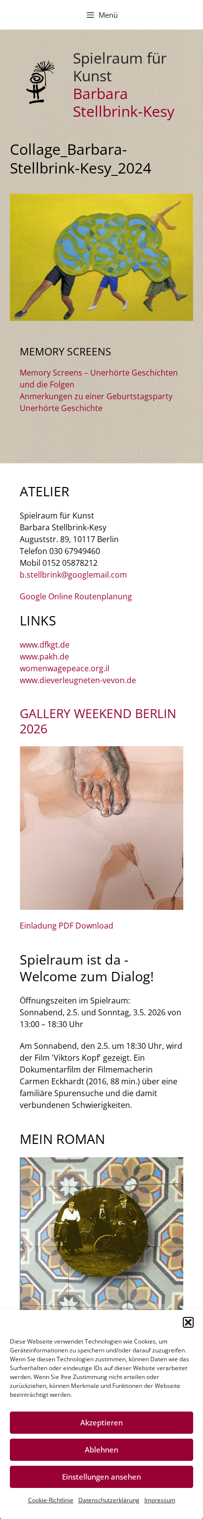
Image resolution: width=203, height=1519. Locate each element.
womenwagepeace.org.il (64, 668)
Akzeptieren (101, 1422)
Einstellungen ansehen (101, 1477)
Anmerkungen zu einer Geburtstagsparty (96, 396)
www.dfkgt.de (44, 644)
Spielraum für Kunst (120, 67)
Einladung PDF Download (66, 925)
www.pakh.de (44, 656)
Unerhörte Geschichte (61, 408)
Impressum (159, 1500)
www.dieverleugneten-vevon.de (78, 680)
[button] (188, 1322)
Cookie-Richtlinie (50, 1500)
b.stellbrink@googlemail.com (73, 574)
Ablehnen (101, 1449)
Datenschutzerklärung (108, 1500)
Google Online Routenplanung (76, 596)
